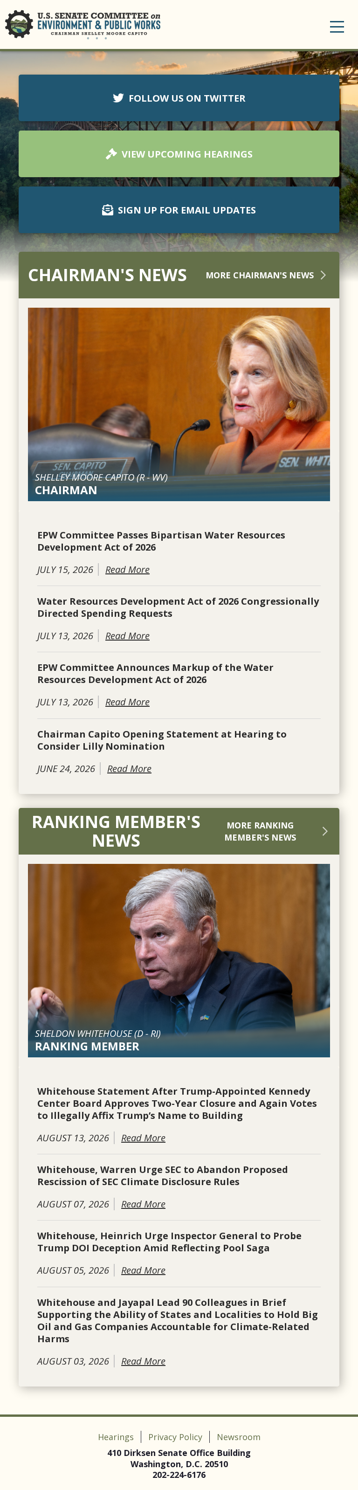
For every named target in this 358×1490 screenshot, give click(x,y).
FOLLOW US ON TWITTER (187, 98)
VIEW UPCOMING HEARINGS (187, 154)
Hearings (116, 1436)
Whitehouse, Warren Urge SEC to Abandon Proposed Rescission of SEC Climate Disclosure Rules (162, 1176)
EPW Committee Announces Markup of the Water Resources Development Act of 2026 (155, 674)
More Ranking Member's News (260, 831)
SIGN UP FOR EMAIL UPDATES (187, 210)
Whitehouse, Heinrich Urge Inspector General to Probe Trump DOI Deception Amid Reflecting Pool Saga (169, 1242)
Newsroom (239, 1436)
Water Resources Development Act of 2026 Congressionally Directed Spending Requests (178, 607)
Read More (127, 569)
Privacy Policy (175, 1436)
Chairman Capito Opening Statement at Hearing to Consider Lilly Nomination (162, 740)
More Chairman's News (260, 275)
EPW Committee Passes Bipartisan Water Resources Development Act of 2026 (161, 541)
